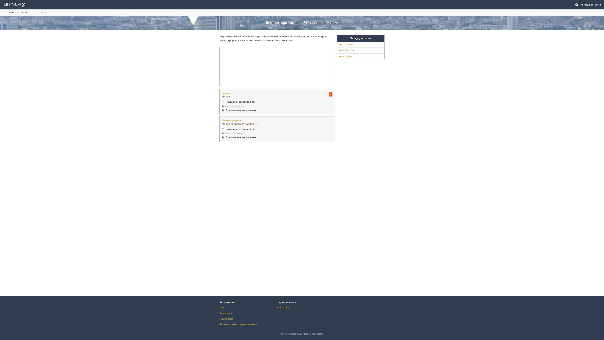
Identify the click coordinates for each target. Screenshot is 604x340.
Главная (10, 12)
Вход (221, 307)
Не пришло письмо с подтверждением (238, 324)
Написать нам (283, 307)
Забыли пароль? (227, 318)
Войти (598, 4)
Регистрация (587, 4)
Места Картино (345, 56)
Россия (25, 12)
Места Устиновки (346, 44)
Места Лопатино (346, 50)
